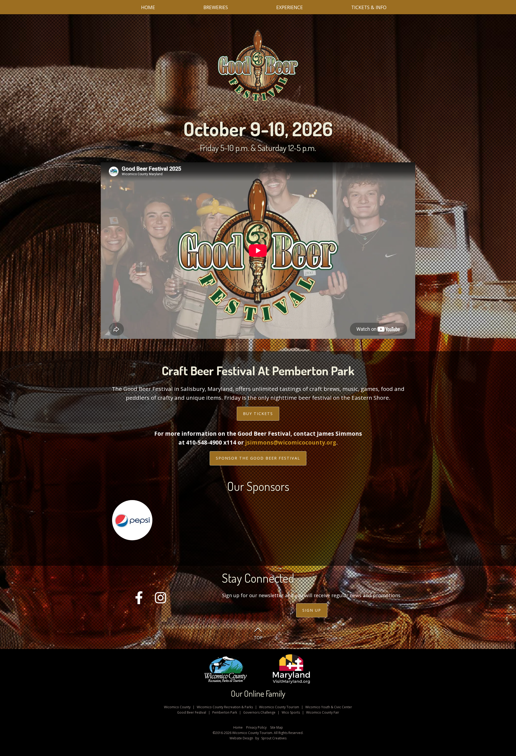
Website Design (241, 738)
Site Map (276, 727)
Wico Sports (291, 712)
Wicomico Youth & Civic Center (328, 707)
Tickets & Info (368, 7)
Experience (289, 7)
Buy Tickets (258, 413)
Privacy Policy (256, 727)
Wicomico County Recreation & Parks (225, 707)
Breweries (215, 7)
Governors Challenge (259, 712)
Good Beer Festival (191, 712)
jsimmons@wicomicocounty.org (290, 442)
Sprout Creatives (273, 738)
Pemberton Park (224, 712)
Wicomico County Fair (322, 712)
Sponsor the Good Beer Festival (258, 458)
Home (148, 7)
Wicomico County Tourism (279, 707)
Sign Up (311, 610)
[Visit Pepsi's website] (132, 522)
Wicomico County (177, 707)
